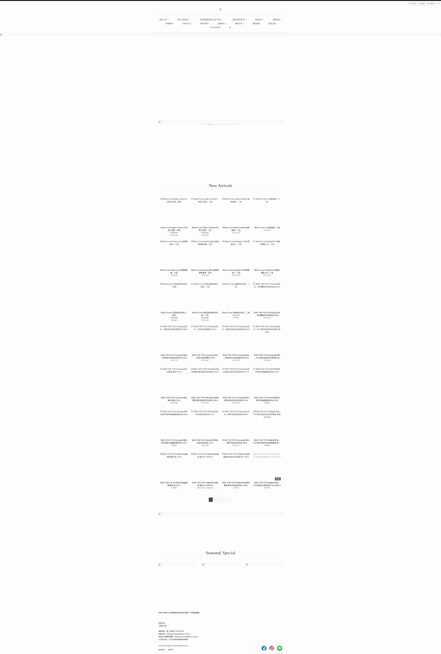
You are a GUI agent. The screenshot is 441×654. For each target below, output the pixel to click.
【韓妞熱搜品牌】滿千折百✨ (211, 20)
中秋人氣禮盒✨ (183, 20)
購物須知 (161, 623)
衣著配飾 (169, 23)
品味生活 (187, 23)
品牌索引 (221, 23)
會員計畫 (272, 23)
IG (230, 27)
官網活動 (276, 20)
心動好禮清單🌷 (238, 20)
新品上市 (163, 20)
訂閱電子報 (162, 626)
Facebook (215, 27)
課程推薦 (256, 23)
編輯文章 (239, 23)
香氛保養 (204, 23)
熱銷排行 (259, 20)
